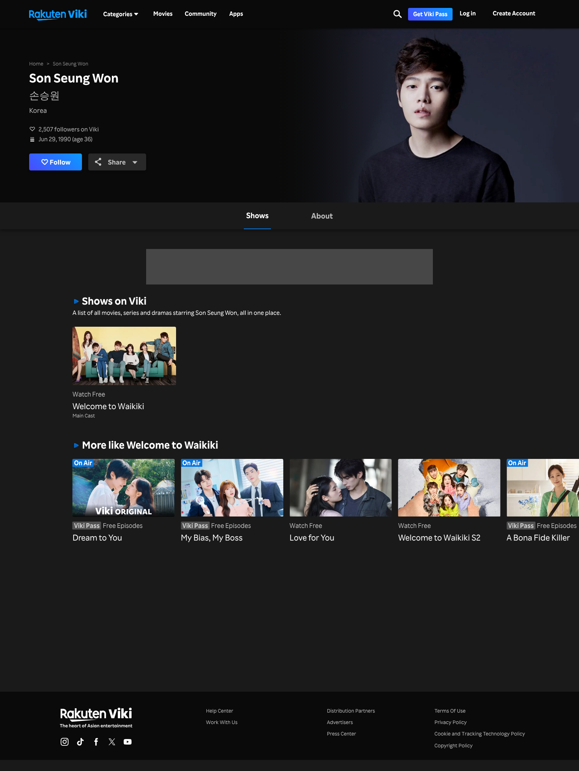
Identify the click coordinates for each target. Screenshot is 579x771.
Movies (163, 13)
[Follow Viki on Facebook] (96, 744)
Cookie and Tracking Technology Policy (479, 733)
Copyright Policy (453, 745)
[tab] (257, 215)
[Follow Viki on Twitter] (112, 744)
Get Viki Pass (430, 14)
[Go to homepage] (58, 14)
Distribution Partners (351, 710)
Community (201, 13)
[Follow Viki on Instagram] (64, 744)
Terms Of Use (450, 710)
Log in (468, 13)
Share (117, 161)
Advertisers (340, 722)
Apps (236, 13)
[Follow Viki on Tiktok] (80, 744)
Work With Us (222, 722)
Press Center (341, 733)
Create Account (514, 13)
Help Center (219, 710)
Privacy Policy (450, 722)
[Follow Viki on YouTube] (127, 744)
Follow (60, 161)
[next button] (495, 494)
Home (36, 63)
